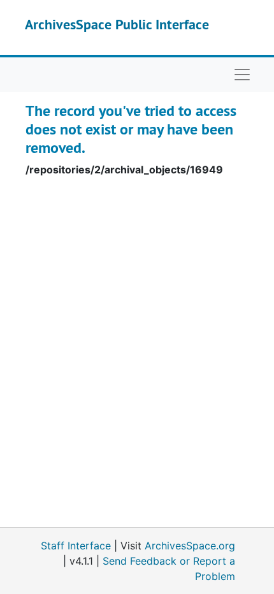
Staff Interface (76, 545)
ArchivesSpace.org (190, 545)
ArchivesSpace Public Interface (117, 24)
